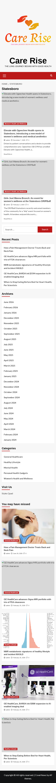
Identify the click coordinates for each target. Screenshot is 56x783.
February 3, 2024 (18, 204)
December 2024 (11, 381)
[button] (4, 75)
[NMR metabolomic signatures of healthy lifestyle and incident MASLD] (28, 630)
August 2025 (10, 339)
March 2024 (9, 429)
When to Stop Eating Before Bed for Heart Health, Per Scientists (28, 283)
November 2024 (11, 387)
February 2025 (11, 371)
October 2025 (10, 328)
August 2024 (10, 402)
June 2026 (9, 302)
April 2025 (9, 360)
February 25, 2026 (19, 605)
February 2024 (11, 434)
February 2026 (11, 307)
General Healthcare (13, 457)
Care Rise (28, 60)
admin (8, 140)
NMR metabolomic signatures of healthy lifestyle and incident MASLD (27, 266)
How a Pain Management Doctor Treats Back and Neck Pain (27, 249)
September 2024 (12, 397)
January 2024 (10, 440)
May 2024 (8, 418)
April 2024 (9, 424)
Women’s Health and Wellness (15, 124)
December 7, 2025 (19, 140)
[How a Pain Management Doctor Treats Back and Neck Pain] (28, 526)
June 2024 (9, 413)
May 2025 (8, 355)
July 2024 (8, 408)
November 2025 (11, 323)
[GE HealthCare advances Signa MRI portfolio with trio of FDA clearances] (28, 578)
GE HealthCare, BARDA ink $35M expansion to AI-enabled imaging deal (27, 275)
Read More (8, 154)
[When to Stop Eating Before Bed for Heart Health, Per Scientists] (28, 734)
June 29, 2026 (17, 553)
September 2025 (12, 334)
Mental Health (11, 467)
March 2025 (9, 365)
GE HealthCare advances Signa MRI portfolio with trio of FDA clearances (27, 258)
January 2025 (10, 376)
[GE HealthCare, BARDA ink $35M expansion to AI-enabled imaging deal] (28, 682)
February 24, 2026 (19, 710)
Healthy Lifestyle (12, 462)
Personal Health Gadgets (16, 473)
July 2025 (8, 344)
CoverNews (40, 775)
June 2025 (9, 350)
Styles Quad (7, 493)
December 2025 (11, 318)
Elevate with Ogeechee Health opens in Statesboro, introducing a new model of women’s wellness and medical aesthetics (25, 133)
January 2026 (10, 312)
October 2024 (10, 392)
